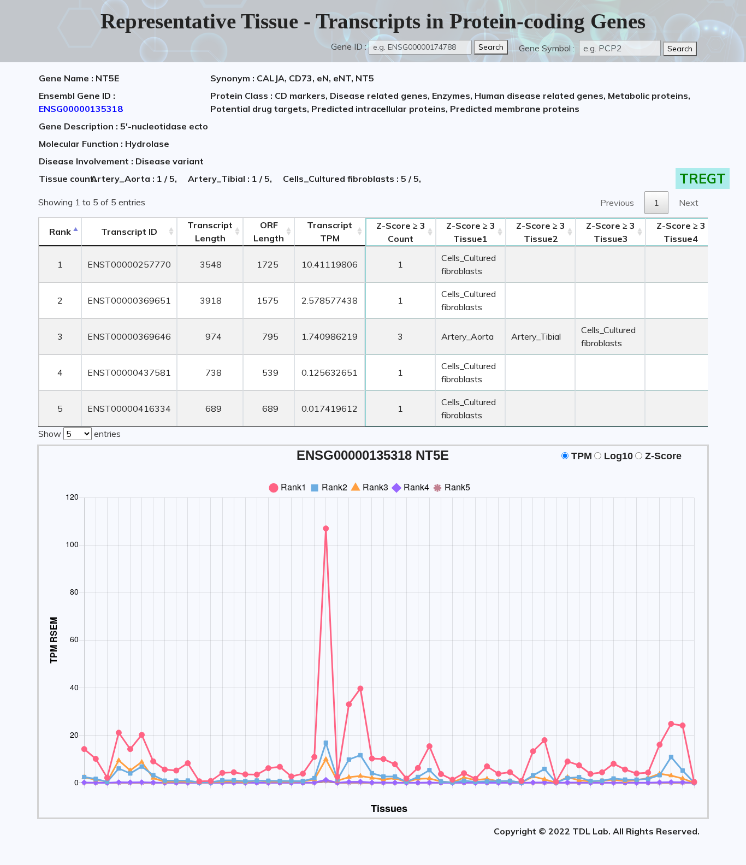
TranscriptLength (210, 232)
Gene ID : (348, 46)
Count (400, 232)
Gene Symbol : (548, 48)
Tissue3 (610, 232)
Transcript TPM (329, 232)
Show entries (79, 433)
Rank (60, 231)
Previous (617, 202)
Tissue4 (681, 232)
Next (688, 202)
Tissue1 (470, 232)
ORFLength (268, 232)
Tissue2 (540, 232)
